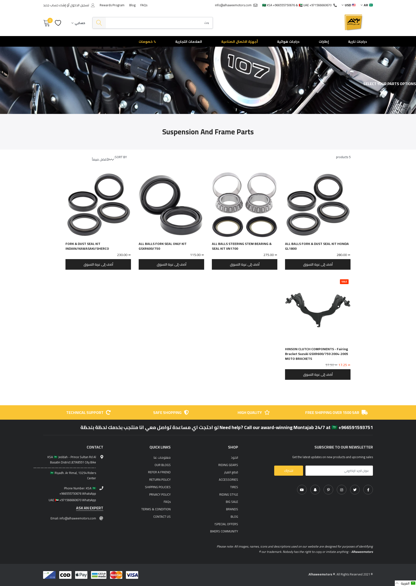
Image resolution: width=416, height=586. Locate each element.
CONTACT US (162, 516)
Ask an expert (89, 508)
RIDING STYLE (228, 494)
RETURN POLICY (160, 479)
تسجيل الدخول (79, 5)
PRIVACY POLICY (160, 494)
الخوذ (234, 457)
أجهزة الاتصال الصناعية (239, 41)
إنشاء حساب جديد (54, 5)
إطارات (324, 41)
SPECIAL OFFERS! (226, 524)
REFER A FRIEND (159, 472)
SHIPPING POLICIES (158, 487)
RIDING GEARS (228, 465)
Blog (132, 5)
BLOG (234, 516)
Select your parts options (389, 83)
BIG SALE (232, 501)
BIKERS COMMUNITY (224, 531)
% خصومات (147, 41)
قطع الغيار (231, 472)
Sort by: (120, 157)
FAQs (143, 5)
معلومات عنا (162, 457)
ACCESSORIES (228, 479)
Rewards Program (112, 5)
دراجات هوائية (288, 41)
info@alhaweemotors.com (233, 5)
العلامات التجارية (188, 41)
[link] (368, 489)
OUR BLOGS (163, 465)
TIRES (234, 487)
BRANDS (232, 509)
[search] (99, 23)
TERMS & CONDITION (156, 509)
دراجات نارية (357, 41)
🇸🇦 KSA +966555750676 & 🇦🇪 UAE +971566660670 (297, 5)
